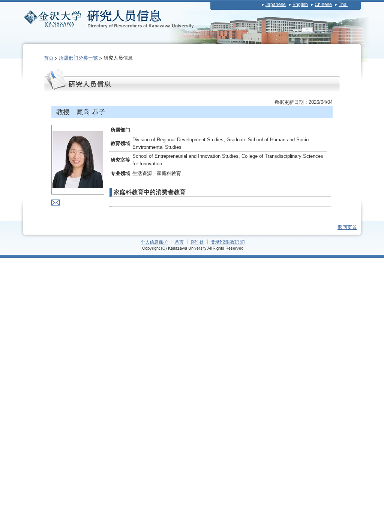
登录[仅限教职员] (227, 242)
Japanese (276, 4)
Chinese (323, 4)
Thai (343, 4)
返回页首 (347, 227)
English (300, 4)
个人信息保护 (154, 242)
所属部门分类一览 (78, 58)
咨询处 (197, 242)
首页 (49, 58)
